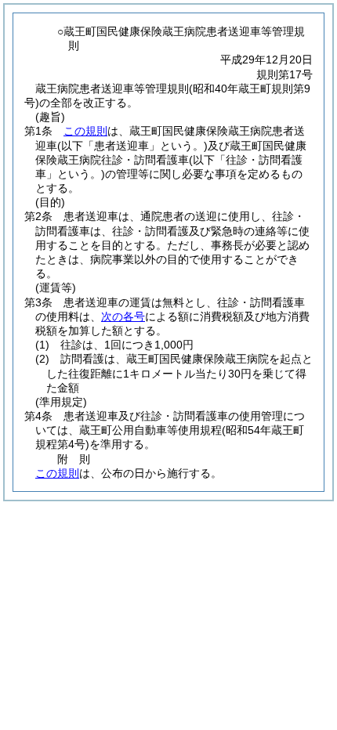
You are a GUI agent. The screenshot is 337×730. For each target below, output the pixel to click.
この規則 (85, 131)
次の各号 (123, 316)
